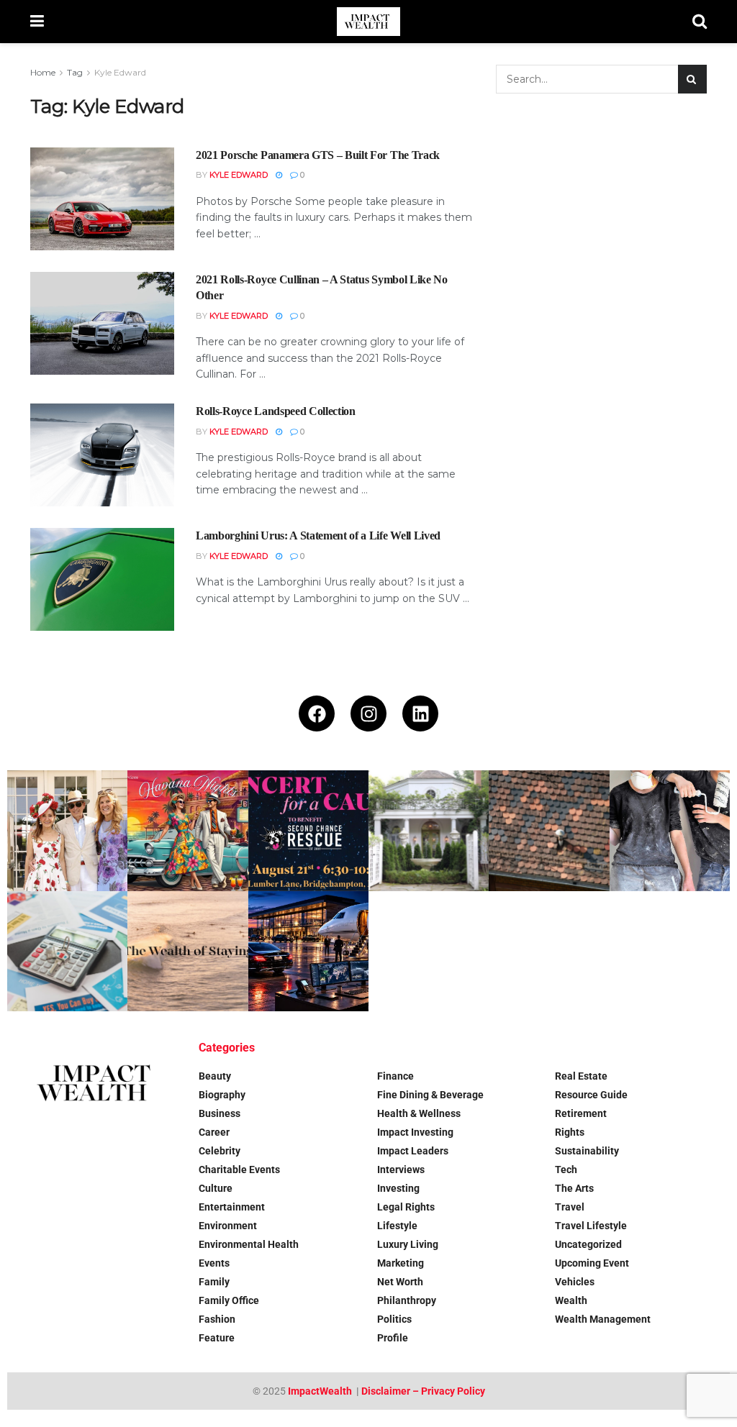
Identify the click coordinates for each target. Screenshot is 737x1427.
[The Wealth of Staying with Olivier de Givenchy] (187, 951)
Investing (398, 1188)
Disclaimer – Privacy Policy (423, 1391)
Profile (392, 1338)
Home (42, 72)
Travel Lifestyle (591, 1225)
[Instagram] (368, 713)
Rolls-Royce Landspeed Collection (276, 411)
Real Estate (581, 1076)
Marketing (400, 1263)
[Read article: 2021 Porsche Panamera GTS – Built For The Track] (102, 198)
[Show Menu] (37, 21)
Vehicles (574, 1281)
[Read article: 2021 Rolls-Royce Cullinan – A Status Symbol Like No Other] (102, 323)
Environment (228, 1225)
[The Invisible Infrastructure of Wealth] (308, 951)
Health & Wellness (419, 1113)
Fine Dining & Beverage (430, 1094)
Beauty (215, 1076)
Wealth (571, 1300)
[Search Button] (699, 21)
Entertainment (232, 1207)
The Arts (574, 1188)
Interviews (401, 1169)
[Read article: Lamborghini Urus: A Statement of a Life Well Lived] (102, 579)
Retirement (581, 1113)
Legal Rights (406, 1207)
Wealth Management (603, 1319)
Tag (75, 72)
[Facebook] (317, 713)
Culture (215, 1188)
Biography (222, 1094)
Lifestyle (397, 1225)
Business (219, 1113)
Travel (569, 1207)
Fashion (217, 1319)
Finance (395, 1076)
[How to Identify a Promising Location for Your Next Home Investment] (67, 951)
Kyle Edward (120, 72)
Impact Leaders (412, 1151)
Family (214, 1281)
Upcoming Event (592, 1263)
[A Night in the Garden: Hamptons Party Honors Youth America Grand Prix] (428, 830)
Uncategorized (588, 1244)
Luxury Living (407, 1244)
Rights (569, 1132)
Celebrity (219, 1151)
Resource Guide (591, 1094)
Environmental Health (249, 1244)
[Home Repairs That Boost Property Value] (670, 830)
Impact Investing (415, 1132)
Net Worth (400, 1281)
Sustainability (587, 1151)
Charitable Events (239, 1169)
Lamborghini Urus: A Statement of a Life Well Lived (318, 535)
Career (214, 1132)
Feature (217, 1338)
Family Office (229, 1300)
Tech (566, 1169)
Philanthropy (406, 1300)
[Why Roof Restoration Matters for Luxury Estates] (549, 830)
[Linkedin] (420, 713)
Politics (394, 1319)
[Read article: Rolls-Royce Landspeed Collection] (102, 455)
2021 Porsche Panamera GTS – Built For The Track (318, 155)
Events (214, 1263)
